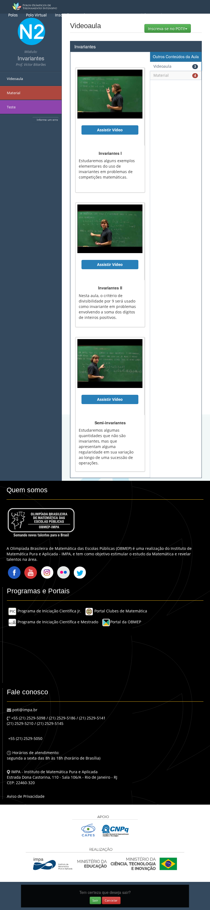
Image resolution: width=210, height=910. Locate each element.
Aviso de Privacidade (26, 796)
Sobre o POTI (91, 14)
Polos (13, 14)
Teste (11, 107)
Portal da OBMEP (125, 621)
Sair (95, 900)
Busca (116, 14)
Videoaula (15, 78)
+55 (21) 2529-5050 (25, 738)
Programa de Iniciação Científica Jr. (48, 610)
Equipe (160, 14)
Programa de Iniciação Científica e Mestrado (57, 621)
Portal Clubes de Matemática (120, 610)
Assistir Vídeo (110, 129)
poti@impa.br (24, 709)
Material (138, 14)
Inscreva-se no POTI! (169, 28)
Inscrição (63, 14)
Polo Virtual (36, 14)
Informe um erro (47, 119)
